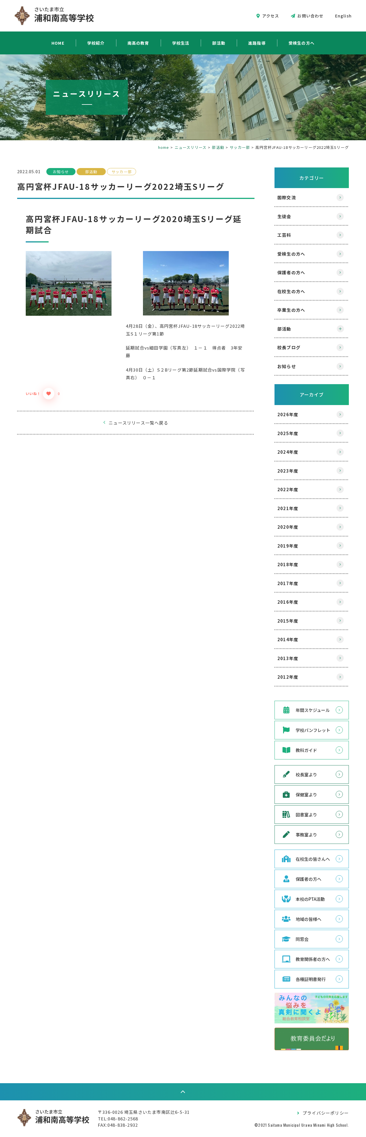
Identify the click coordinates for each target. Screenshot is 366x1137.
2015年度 (287, 621)
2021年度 (287, 508)
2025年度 (287, 433)
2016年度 (287, 602)
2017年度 (287, 583)
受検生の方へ (302, 43)
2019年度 (287, 546)
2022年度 (287, 489)
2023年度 (287, 471)
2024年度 (287, 452)
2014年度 (287, 639)
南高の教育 (138, 43)
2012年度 (287, 677)
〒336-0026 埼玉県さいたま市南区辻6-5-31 (144, 1112)
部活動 (218, 43)
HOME (57, 43)
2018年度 (287, 564)
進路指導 (257, 43)
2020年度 (287, 527)
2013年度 (287, 658)
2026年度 (287, 414)
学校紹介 (96, 43)
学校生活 (181, 43)
